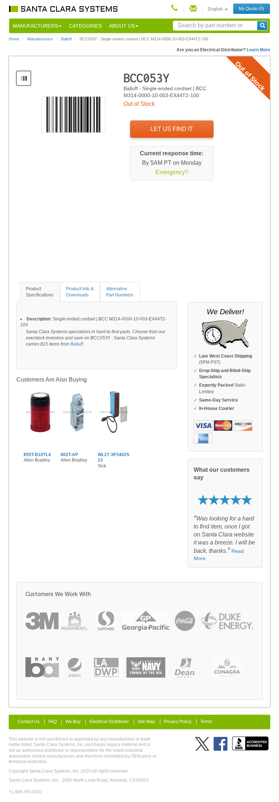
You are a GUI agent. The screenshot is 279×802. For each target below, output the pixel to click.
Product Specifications (39, 292)
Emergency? (171, 172)
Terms (206, 721)
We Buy (73, 721)
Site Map (146, 721)
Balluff (76, 344)
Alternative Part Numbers (119, 292)
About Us (122, 26)
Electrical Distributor (109, 721)
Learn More (258, 49)
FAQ (52, 721)
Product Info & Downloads (80, 292)
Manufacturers (35, 26)
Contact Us (29, 721)
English (216, 9)
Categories (85, 26)
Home (14, 39)
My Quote (251, 8)
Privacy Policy (177, 721)
